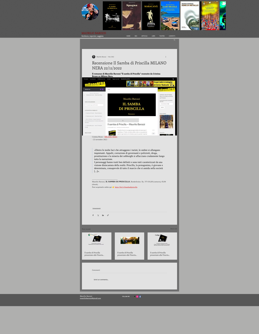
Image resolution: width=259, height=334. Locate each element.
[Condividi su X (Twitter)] (98, 215)
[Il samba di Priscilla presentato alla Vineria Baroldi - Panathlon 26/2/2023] (96, 241)
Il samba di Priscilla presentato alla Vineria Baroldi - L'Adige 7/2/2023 (160, 253)
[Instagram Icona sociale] (137, 297)
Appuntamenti (96, 208)
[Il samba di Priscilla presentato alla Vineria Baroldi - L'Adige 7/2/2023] (162, 241)
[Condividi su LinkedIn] (103, 215)
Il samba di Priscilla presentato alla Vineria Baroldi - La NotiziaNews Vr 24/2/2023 (128, 253)
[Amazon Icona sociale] (135, 297)
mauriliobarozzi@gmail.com (90, 298)
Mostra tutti (173, 229)
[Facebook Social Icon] (140, 297)
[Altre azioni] (166, 57)
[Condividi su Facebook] (93, 215)
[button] (174, 40)
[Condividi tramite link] (108, 215)
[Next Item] (222, 16)
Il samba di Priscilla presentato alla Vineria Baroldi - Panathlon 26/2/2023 (96, 253)
